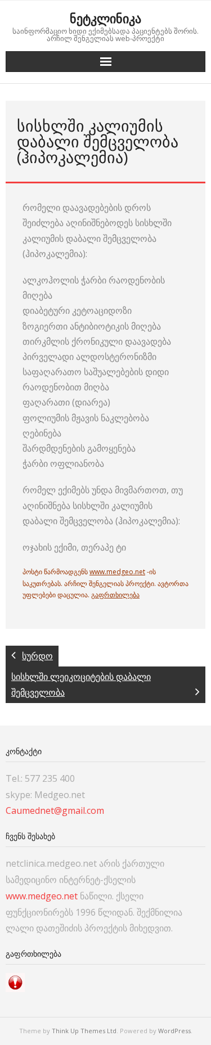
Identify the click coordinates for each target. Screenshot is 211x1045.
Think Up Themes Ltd (84, 1030)
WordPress (174, 1030)
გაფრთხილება (115, 595)
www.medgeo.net (117, 571)
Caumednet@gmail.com (55, 810)
